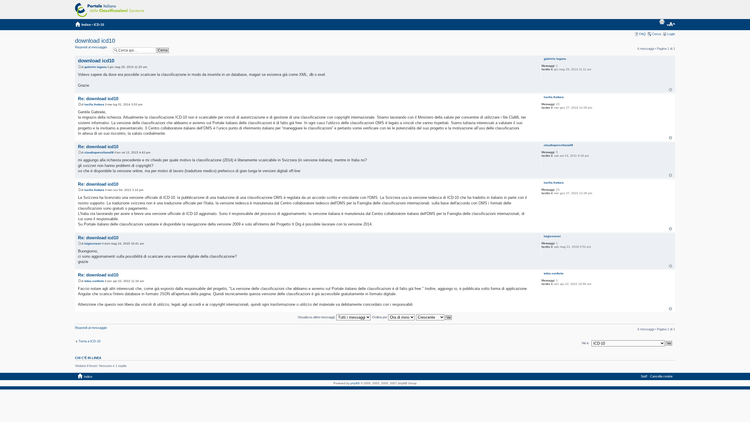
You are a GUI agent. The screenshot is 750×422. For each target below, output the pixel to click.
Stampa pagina (662, 21)
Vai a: (585, 343)
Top (670, 89)
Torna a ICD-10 (89, 341)
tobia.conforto (94, 281)
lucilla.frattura (94, 104)
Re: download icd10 (98, 98)
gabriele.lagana (95, 67)
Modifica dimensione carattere (671, 24)
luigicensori (92, 243)
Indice (86, 24)
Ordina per (380, 317)
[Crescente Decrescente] (434, 317)
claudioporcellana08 (99, 152)
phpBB (355, 383)
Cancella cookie (661, 376)
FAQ (642, 34)
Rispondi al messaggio (91, 47)
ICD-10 (99, 24)
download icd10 (95, 40)
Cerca (656, 34)
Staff (644, 376)
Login (671, 34)
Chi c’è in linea (88, 358)
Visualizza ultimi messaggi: (317, 317)
